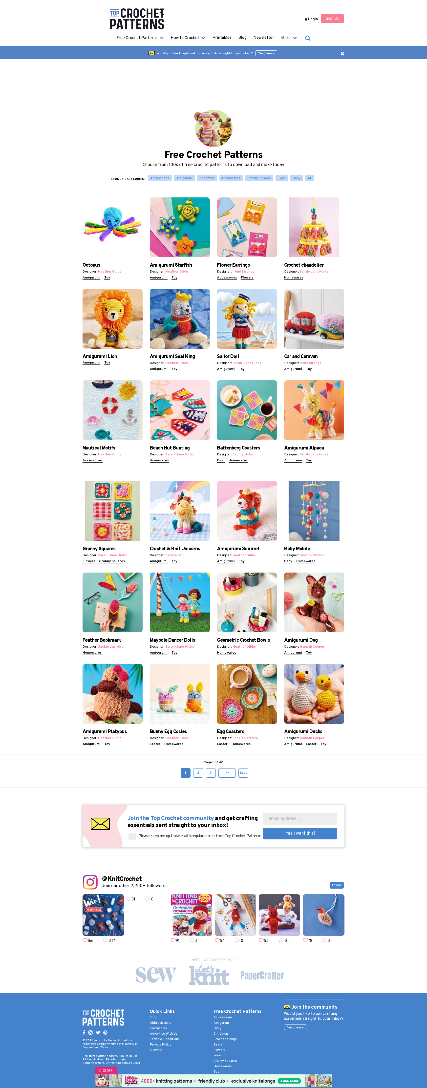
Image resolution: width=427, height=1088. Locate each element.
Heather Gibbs (109, 272)
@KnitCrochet (122, 879)
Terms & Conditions (165, 1039)
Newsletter (264, 37)
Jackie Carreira (110, 647)
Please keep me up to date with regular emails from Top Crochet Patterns (199, 836)
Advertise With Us (163, 1034)
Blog (242, 37)
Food (221, 460)
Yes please (266, 53)
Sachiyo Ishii (243, 454)
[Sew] (156, 975)
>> (227, 773)
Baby (296, 178)
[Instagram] (90, 1033)
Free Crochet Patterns (137, 37)
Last (243, 773)
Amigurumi (184, 178)
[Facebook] (84, 1033)
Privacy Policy (160, 1045)
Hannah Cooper (312, 647)
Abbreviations (160, 1023)
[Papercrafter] (262, 975)
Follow (337, 885)
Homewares (231, 178)
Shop (153, 1017)
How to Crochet (185, 37)
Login (312, 19)
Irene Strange (243, 272)
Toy (107, 278)
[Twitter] (98, 1033)
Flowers (247, 278)
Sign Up (333, 18)
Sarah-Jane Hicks (314, 272)
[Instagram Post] (103, 915)
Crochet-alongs (225, 1039)
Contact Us (158, 1028)
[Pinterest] (105, 1033)
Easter (155, 744)
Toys (281, 178)
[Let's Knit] (209, 975)
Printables (222, 37)
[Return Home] (137, 28)
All (310, 178)
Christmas (207, 178)
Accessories (159, 178)
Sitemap (156, 1050)
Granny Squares (259, 178)
